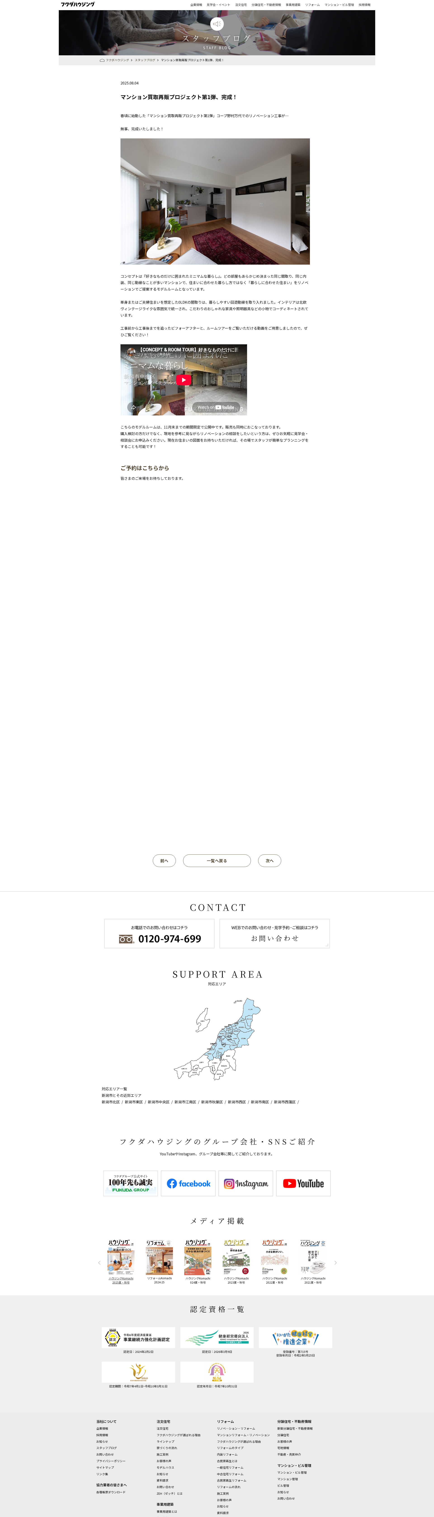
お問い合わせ (105, 1454)
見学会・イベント (218, 4)
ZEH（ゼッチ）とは (170, 1493)
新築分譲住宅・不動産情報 (295, 1428)
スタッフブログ (106, 1448)
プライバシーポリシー (111, 1461)
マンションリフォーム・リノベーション (243, 1435)
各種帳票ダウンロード (111, 1492)
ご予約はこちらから (144, 468)
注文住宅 (241, 4)
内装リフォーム (227, 1454)
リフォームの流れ (229, 1487)
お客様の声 (164, 1461)
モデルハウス (165, 1467)
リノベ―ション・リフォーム (236, 1428)
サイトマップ (105, 1467)
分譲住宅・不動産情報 (266, 4)
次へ (270, 860)
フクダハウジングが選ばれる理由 (178, 1435)
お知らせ (102, 1441)
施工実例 (162, 1454)
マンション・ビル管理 (339, 4)
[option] (130, 1183)
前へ (164, 860)
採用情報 (364, 4)
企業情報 (196, 4)
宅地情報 (283, 1448)
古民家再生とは (227, 1461)
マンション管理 (287, 1479)
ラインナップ (165, 1441)
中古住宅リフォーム (230, 1474)
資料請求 (162, 1480)
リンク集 (102, 1474)
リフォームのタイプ (230, 1448)
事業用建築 (293, 4)
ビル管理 (283, 1485)
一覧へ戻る (217, 860)
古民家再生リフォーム (231, 1480)
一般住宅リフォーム (230, 1467)
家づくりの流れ (167, 1448)
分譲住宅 (283, 1435)
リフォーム (312, 4)
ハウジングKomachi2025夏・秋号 (121, 1280)
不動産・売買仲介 (289, 1454)
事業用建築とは (167, 1511)
